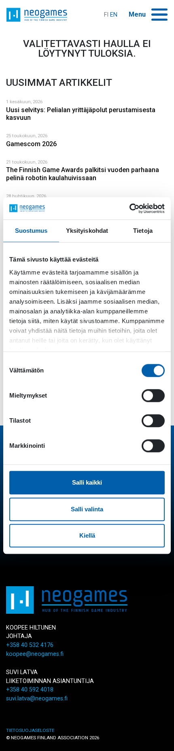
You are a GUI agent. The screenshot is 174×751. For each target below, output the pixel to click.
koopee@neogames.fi (35, 654)
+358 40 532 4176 (29, 645)
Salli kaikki (87, 482)
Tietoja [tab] (143, 230)
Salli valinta (87, 509)
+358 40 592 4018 (29, 689)
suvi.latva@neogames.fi (37, 698)
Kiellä (87, 535)
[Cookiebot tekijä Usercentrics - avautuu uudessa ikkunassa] (129, 208)
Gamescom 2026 (31, 144)
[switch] (153, 395)
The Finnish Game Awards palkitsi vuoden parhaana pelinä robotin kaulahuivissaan (82, 173)
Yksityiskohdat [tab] (87, 230)
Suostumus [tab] (31, 230)
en (113, 14)
